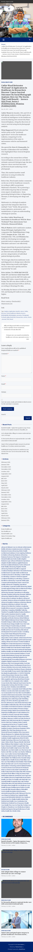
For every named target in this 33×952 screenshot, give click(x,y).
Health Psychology (7, 740)
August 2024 (5, 504)
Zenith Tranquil (17, 746)
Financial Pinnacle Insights (9, 732)
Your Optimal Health (21, 795)
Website (3, 392)
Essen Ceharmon (6, 746)
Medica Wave (7, 785)
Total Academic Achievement (18, 638)
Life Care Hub (9, 750)
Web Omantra (27, 771)
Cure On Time (16, 805)
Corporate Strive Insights (21, 714)
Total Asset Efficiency (15, 645)
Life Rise (8, 764)
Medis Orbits (16, 811)
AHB (29, 702)
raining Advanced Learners (9, 641)
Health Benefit (18, 651)
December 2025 (6, 467)
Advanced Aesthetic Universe (22, 600)
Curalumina (20, 801)
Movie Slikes (11, 773)
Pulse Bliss (23, 760)
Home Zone (11, 767)
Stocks (30, 317)
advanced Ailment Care (8, 547)
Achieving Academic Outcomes (17, 604)
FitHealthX (24, 789)
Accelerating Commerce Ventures (11, 576)
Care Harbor (21, 752)
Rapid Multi (18, 777)
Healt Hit (25, 645)
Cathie (26, 311)
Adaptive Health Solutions (9, 563)
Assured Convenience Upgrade (19, 608)
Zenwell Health (5, 781)
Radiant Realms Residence (22, 612)
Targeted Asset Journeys (23, 639)
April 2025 (4, 485)
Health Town (19, 624)
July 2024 (4, 506)
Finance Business (26, 669)
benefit (18, 311)
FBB (13, 677)
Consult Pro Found (7, 714)
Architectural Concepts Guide (10, 573)
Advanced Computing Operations (16, 584)
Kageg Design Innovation (21, 716)
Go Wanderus (10, 807)
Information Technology (9, 765)
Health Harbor (5, 760)
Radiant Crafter (18, 744)
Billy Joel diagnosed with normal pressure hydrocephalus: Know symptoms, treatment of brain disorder (16, 327)
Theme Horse (18, 947)
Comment (5, 353)
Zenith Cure (17, 750)
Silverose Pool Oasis (19, 740)
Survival (4, 319)
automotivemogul (6, 793)
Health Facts (10, 647)
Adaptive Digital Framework (10, 661)
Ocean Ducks (5, 683)
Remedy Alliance (16, 789)
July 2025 (4, 478)
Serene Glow (21, 748)
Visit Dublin (24, 671)
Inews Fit (12, 771)
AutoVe (18, 671)
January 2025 (5, 492)
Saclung (12, 685)
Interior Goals (22, 706)
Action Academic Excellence (14, 598)
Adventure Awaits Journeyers (14, 549)
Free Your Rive (16, 693)
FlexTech (15, 706)
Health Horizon (15, 760)
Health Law (10, 651)
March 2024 (5, 515)
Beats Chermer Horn (17, 675)
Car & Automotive (6, 693)
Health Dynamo (6, 787)
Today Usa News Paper (22, 773)
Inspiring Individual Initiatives (15, 657)
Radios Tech (8, 706)
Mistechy (11, 775)
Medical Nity (24, 799)
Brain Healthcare (6, 529)
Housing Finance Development (13, 665)
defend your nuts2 (12, 702)
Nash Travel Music (20, 769)
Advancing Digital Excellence (10, 596)
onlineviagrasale (16, 699)
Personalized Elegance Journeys (22, 659)
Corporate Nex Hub (7, 716)
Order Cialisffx (23, 681)
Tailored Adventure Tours (16, 628)
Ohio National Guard (16, 683)
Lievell (17, 775)
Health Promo (11, 671)
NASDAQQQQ (12, 315)
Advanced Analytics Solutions (10, 602)
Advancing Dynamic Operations (11, 592)
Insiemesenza (5, 697)
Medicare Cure (25, 785)
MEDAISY (18, 797)
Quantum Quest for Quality (17, 614)
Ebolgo (3, 700)
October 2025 (5, 471)
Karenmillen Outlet (7, 704)
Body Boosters (21, 791)
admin (11, 109)
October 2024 (5, 499)
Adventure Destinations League (17, 590)
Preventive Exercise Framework (14, 649)
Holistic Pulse (23, 762)
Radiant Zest (5, 748)
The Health (12, 639)
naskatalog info (6, 699)
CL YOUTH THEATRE (23, 673)
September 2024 (6, 502)
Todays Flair (19, 771)
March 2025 (5, 488)
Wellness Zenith (6, 756)
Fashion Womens (18, 708)
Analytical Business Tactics (15, 565)
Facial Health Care (6, 82)
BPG (10, 677)
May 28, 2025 (4, 109)
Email (3, 384)
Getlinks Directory (9, 777)
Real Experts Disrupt (11, 809)
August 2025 (5, 476)
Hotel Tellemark (24, 689)
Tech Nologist (15, 663)
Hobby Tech (23, 663)
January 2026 (5, 464)
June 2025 (4, 481)
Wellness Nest (14, 762)
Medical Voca (13, 803)
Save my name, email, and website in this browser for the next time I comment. (16, 403)
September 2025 (6, 474)
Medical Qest (5, 801)
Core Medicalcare (19, 807)
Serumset (4, 773)
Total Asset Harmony (15, 643)
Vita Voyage (27, 744)
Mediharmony (15, 787)
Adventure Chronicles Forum (22, 570)
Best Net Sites (19, 685)
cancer (22, 311)
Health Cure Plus (6, 779)
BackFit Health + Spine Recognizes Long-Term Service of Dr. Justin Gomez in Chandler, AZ (15, 843)
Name (3, 376)
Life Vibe (8, 752)
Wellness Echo (16, 758)
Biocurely (15, 793)
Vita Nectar (25, 750)
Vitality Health (16, 799)
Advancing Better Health (19, 551)
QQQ (8, 317)
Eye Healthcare (6, 531)
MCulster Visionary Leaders (9, 718)
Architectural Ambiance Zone (10, 553)
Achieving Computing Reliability (11, 610)
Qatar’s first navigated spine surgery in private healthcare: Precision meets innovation (15, 934)
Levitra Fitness (5, 675)
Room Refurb (21, 710)
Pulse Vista (25, 746)
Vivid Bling (25, 699)
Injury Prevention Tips (8, 536)
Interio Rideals (21, 765)
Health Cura (13, 801)
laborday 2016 (17, 704)
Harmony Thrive (16, 756)
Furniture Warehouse (13, 728)
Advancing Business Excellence (11, 569)
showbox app (16, 700)
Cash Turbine (25, 781)
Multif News (5, 775)
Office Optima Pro (12, 726)
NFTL (10, 700)
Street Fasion (27, 777)
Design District (12, 710)
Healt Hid (26, 651)
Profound (3, 317)
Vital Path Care (26, 779)
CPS (7, 700)
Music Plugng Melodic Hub (18, 742)
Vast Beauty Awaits (19, 647)
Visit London (5, 614)
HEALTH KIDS (24, 738)
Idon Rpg (23, 697)
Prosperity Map (15, 781)
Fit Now (29, 638)
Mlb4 (27, 697)
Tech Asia (4, 671)
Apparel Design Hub (12, 588)
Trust (8, 319)
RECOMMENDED (8, 817)
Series (25, 317)
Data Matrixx (18, 783)
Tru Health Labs (17, 779)
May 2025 (4, 483)
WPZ (7, 677)
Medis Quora (22, 809)
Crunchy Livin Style (12, 691)
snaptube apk (9, 679)
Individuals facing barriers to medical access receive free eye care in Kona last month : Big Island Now (15, 451)
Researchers (19, 317)
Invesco (23, 313)
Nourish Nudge (26, 758)
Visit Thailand (5, 620)
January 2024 (5, 520)
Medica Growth (25, 787)
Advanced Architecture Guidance (11, 606)
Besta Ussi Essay (23, 702)
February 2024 (5, 518)
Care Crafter (8, 754)
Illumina (18, 313)
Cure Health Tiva (6, 805)
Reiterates (13, 317)
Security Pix (22, 718)
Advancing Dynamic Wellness (22, 594)
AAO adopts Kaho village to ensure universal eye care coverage (13, 872)
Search (3, 414)
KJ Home (18, 767)
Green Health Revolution (8, 791)
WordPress (22, 949)
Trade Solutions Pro (23, 712)
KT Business (25, 767)
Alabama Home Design (17, 620)
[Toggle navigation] (3, 39)
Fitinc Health (5, 639)
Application (12, 311)
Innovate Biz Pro (18, 720)
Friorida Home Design (8, 624)
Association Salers (24, 691)
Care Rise (14, 752)
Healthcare (13, 313)
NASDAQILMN (4, 315)
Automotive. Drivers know (23, 695)
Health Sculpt (13, 748)
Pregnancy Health (23, 803)
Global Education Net (7, 783)
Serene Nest (16, 754)
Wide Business (10, 655)
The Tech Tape (23, 775)
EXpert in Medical (9, 795)
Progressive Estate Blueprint (10, 634)
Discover (3, 313)
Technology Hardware (13, 669)
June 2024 (4, 508)
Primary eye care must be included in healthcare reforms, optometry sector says (17, 337)
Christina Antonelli (16, 687)
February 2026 (5, 462)
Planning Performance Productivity (12, 616)
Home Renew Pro (24, 764)
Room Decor (13, 724)
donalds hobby (12, 673)
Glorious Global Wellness (21, 618)
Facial (8, 313)
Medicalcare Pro (6, 799)
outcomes (19, 315)
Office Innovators (23, 732)
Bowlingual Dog (15, 697)
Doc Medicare (26, 797)
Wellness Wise (9, 744)
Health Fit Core (16, 785)
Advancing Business (14, 555)
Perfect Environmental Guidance (15, 653)
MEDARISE (12, 797)
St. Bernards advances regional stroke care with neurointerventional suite (16, 903)
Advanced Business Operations (20, 561)
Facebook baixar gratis (22, 677)
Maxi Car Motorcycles (8, 769)
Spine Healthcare (6, 538)
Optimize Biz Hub (19, 734)
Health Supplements (13, 738)
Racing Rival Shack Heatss (21, 679)
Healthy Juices (12, 712)
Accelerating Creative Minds (21, 574)
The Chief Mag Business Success (16, 730)
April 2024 (4, 513)
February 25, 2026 (6, 845)
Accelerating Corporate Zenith (10, 586)
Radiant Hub (24, 754)
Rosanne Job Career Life (15, 736)
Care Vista (7, 762)
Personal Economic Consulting (19, 632)
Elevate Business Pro (7, 734)
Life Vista (24, 756)
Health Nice (8, 811)
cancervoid (4, 797)
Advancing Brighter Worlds (17, 567)
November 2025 (6, 469)
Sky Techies (24, 805)
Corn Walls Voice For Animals (10, 681)
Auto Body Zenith (15, 559)
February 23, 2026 (6, 876)
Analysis (6, 311)
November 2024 (6, 497)
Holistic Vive (8, 758)
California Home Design (19, 622)
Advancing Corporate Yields (16, 580)
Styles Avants (9, 708)
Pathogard (22, 793)
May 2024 (4, 511)
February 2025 (5, 490)
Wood (11, 319)
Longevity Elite (5, 789)
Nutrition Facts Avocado (14, 667)
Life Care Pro (15, 764)
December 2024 (6, 495)
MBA (2, 679)
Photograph (25, 315)
